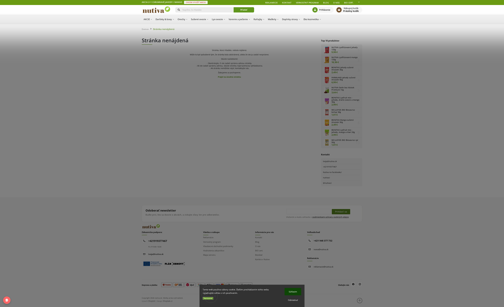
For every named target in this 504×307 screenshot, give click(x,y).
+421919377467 (330, 166)
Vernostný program (307, 2)
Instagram (359, 284)
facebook (353, 284)
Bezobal (258, 255)
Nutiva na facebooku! (332, 172)
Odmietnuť (293, 300)
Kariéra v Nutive (262, 259)
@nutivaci (327, 183)
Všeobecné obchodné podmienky (218, 246)
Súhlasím (293, 291)
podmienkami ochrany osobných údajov (330, 217)
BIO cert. (349, 2)
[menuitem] (148, 19)
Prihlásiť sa (341, 211)
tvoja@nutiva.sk (330, 161)
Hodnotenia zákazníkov (213, 250)
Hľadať (244, 10)
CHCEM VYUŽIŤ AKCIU (196, 2)
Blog (326, 2)
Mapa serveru (209, 255)
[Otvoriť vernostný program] (6, 300)
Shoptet (151, 301)
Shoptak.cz (167, 301)
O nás (336, 2)
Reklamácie (271, 2)
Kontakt (287, 2)
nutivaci (326, 177)
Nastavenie (208, 298)
